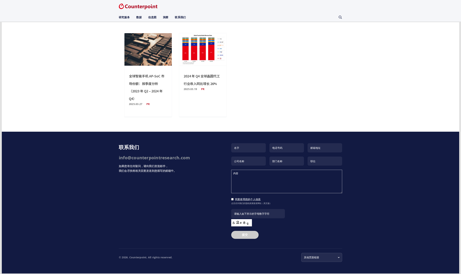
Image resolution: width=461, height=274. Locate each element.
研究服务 (124, 17)
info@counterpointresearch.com (154, 158)
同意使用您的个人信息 (248, 199)
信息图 (152, 17)
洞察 (165, 17)
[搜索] (340, 17)
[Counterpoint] (138, 6)
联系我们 (180, 17)
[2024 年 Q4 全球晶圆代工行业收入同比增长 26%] (203, 49)
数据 (139, 17)
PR (148, 104)
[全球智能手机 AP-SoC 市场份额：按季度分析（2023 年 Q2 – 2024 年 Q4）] (148, 49)
